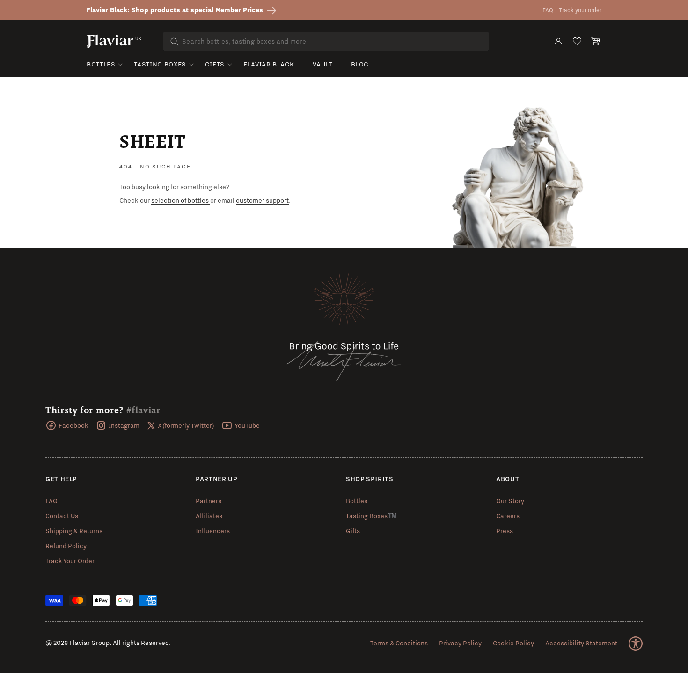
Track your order (580, 10)
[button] (595, 41)
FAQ (547, 10)
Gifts (215, 64)
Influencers (213, 531)
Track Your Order (70, 560)
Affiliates (209, 516)
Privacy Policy (460, 643)
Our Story (510, 501)
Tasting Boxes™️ (371, 516)
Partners (208, 501)
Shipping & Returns (73, 531)
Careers (508, 516)
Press (504, 531)
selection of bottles (180, 200)
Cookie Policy (513, 643)
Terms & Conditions (399, 643)
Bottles (101, 64)
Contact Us (61, 516)
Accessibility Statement (581, 643)
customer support (262, 200)
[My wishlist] (577, 41)
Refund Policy (66, 545)
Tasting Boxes (160, 64)
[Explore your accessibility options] (636, 643)
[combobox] (326, 41)
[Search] (174, 41)
